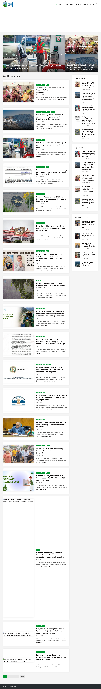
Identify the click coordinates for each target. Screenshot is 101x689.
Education (85, 4)
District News (69, 4)
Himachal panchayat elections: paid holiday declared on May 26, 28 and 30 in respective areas (51, 478)
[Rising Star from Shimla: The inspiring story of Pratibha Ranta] (77, 234)
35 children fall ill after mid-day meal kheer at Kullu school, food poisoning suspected (50, 90)
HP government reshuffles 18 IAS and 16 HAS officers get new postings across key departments (51, 397)
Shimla (53, 111)
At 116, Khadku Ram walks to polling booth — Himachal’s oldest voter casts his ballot (50, 451)
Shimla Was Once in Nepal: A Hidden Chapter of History (87, 263)
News (60, 4)
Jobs (47, 166)
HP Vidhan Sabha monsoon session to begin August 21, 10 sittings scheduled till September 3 (50, 228)
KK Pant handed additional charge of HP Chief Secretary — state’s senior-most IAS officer (51, 424)
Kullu (47, 84)
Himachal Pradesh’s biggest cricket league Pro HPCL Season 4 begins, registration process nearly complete (50, 555)
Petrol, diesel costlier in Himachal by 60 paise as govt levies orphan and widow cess (51, 145)
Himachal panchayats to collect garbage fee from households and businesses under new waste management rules (51, 313)
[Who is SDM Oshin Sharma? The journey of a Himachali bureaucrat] (77, 243)
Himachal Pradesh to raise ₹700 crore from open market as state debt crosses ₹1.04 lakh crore (51, 199)
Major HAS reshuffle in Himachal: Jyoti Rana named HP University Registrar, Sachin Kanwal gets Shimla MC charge (50, 341)
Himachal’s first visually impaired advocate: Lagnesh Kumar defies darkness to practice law (88, 224)
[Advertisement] (50, 20)
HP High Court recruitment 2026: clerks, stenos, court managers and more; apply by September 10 (51, 172)
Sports (38, 549)
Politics (48, 445)
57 (17, 676)
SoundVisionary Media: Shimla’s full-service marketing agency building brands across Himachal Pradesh (49, 117)
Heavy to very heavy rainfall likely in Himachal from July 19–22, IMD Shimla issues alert (50, 285)
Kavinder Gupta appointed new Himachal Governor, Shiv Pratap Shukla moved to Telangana (51, 657)
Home (55, 4)
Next (22, 676)
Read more (61, 99)
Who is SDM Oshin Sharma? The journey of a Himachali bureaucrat (88, 245)
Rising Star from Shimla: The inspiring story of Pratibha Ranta (88, 235)
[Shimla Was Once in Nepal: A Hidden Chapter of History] (77, 262)
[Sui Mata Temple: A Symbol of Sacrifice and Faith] (77, 253)
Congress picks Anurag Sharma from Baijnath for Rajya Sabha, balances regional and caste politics (50, 631)
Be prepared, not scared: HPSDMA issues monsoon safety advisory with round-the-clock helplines (50, 369)
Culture (78, 4)
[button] (57, 37)
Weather (38, 280)
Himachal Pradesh (41, 84)
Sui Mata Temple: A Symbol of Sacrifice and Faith (88, 254)
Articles (38, 111)
